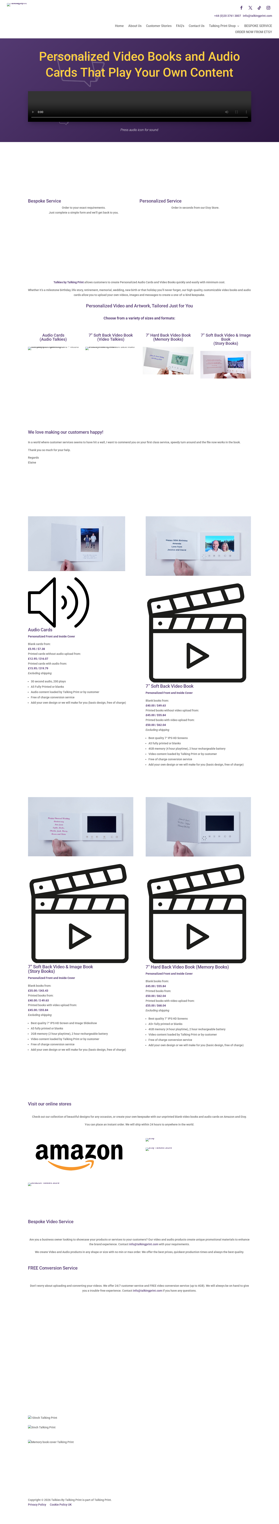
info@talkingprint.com (143, 1244)
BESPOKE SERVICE (258, 26)
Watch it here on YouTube (55, 1373)
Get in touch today (49, 218)
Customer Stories (159, 26)
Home (119, 26)
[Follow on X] (250, 7)
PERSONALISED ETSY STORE (177, 393)
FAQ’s (180, 26)
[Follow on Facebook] (241, 7)
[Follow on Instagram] (268, 7)
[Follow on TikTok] (259, 7)
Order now (41, 717)
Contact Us (196, 26)
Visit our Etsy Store (161, 213)
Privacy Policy (37, 1504)
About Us (135, 26)
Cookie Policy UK (61, 1504)
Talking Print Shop (222, 26)
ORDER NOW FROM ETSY (253, 32)
